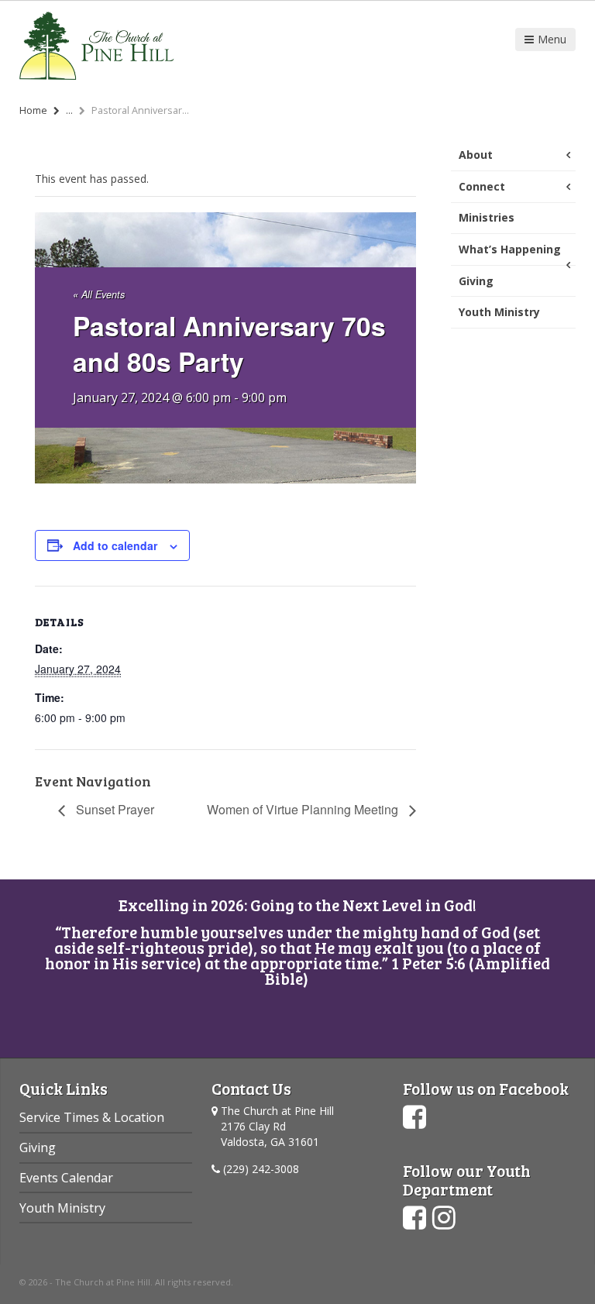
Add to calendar (115, 545)
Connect (482, 186)
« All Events (99, 294)
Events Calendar (66, 1177)
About (476, 154)
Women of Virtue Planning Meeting (304, 809)
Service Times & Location (91, 1117)
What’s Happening (510, 249)
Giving (476, 281)
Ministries (486, 217)
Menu (552, 39)
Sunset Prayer (113, 809)
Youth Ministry (499, 311)
